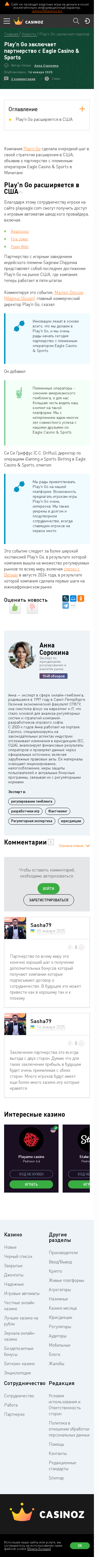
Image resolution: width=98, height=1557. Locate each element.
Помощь (56, 1444)
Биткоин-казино (19, 1363)
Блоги (54, 1354)
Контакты (58, 1453)
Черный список (18, 1256)
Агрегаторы (60, 1289)
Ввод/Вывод (60, 1261)
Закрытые (13, 1265)
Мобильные (60, 1345)
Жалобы (56, 1363)
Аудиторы (57, 1335)
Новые (10, 1247)
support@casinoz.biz (47, 11)
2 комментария (23, 79)
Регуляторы (60, 1326)
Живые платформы (66, 1280)
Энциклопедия (17, 1372)
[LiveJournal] (65, 598)
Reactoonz (20, 231)
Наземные (58, 1298)
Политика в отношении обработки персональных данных (69, 1429)
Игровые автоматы (21, 1293)
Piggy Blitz (20, 246)
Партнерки (14, 1414)
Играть (31, 1184)
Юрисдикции (60, 1317)
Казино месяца (63, 1308)
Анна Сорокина (46, 65)
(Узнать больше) (39, 1549)
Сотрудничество (19, 1395)
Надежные (14, 1284)
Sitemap (56, 1478)
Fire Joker (19, 239)
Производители (63, 1252)
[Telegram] (65, 605)
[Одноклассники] (81, 598)
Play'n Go (32, 148)
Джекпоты (13, 1274)
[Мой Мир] (73, 598)
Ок (80, 1545)
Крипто (55, 1271)
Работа (11, 1405)
